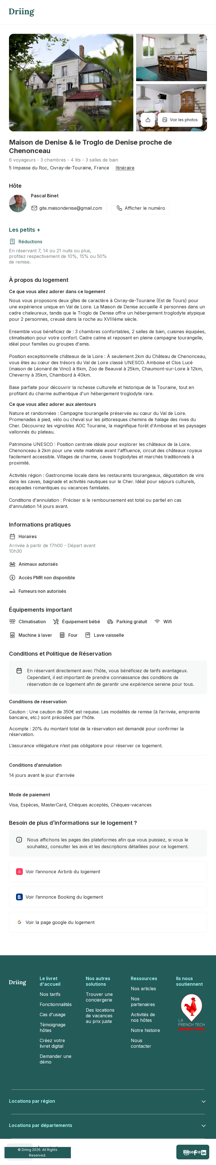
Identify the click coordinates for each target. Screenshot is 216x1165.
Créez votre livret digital (52, 1043)
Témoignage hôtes (53, 1027)
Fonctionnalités (56, 1004)
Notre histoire (145, 1030)
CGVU (113, 1152)
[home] (21, 12)
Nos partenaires (143, 1001)
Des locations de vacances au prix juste (100, 1015)
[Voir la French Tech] (191, 1012)
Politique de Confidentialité (138, 1152)
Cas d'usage (53, 1014)
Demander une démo (55, 1059)
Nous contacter (141, 1043)
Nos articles (143, 988)
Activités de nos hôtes (143, 1017)
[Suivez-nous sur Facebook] (195, 1152)
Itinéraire (125, 168)
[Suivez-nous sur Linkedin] (203, 1152)
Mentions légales (79, 1152)
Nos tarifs (50, 994)
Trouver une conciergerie (99, 997)
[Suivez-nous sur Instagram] (186, 1152)
